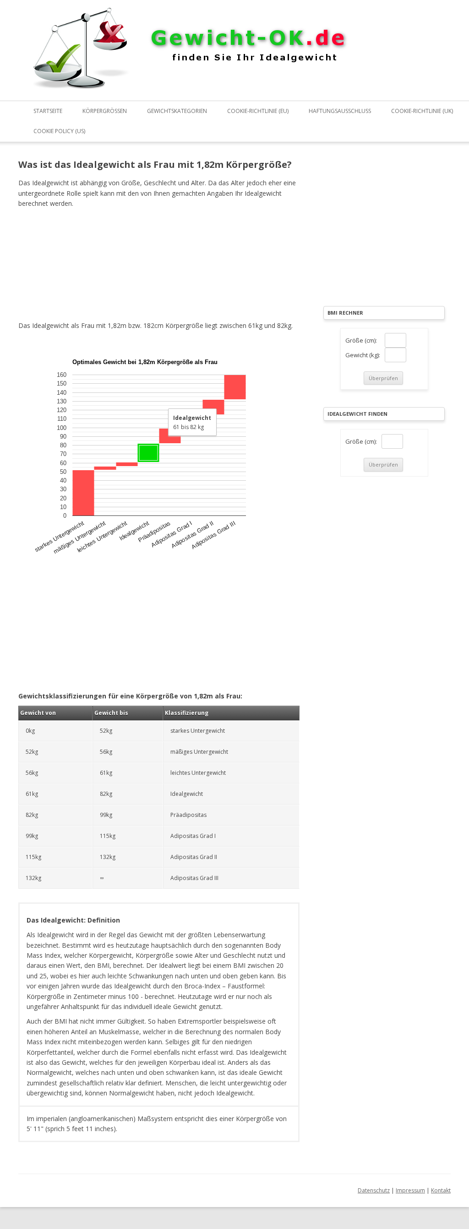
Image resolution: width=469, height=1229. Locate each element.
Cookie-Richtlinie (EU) (258, 111)
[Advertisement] (159, 263)
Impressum (410, 1190)
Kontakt (441, 1190)
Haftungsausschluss (340, 111)
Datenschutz (374, 1190)
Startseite (47, 111)
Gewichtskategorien (177, 111)
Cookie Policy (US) (59, 131)
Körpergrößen (104, 111)
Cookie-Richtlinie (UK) (422, 111)
